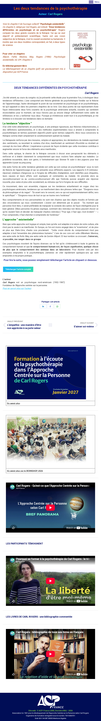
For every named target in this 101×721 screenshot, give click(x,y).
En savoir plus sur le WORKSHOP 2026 (25, 471)
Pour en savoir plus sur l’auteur (17, 288)
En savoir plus (13, 403)
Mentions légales (59, 718)
